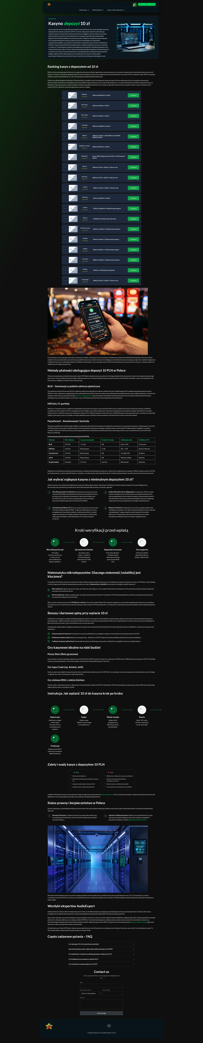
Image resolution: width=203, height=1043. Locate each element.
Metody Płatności (97, 10)
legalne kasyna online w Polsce (137, 820)
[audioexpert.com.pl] (49, 4)
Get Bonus (133, 95)
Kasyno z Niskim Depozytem (115, 10)
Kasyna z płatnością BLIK (84, 395)
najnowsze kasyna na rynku (138, 922)
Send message (101, 1013)
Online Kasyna (83, 10)
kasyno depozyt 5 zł (107, 794)
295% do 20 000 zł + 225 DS (147, 4)
